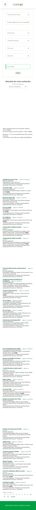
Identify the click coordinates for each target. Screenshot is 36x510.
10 (30, 494)
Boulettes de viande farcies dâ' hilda (12, 429)
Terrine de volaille (7, 188)
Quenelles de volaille (8, 482)
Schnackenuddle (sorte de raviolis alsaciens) (14, 268)
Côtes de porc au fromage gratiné (11, 320)
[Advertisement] (18, 107)
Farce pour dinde (7, 389)
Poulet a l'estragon (7, 461)
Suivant (13, 496)
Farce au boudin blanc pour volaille (12, 348)
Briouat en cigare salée (9, 197)
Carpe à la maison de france (10, 290)
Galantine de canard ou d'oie (10, 179)
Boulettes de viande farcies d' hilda (12, 399)
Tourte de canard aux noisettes (11, 451)
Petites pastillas (7, 379)
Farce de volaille (7, 207)
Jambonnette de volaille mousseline (12, 227)
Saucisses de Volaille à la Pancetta (11, 358)
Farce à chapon (7, 300)
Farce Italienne (7, 217)
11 (4, 496)
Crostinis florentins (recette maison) (12, 368)
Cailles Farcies (6, 441)
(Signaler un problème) (24, 179)
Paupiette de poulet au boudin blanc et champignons (12, 280)
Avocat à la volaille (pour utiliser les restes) (14, 471)
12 (8, 496)
